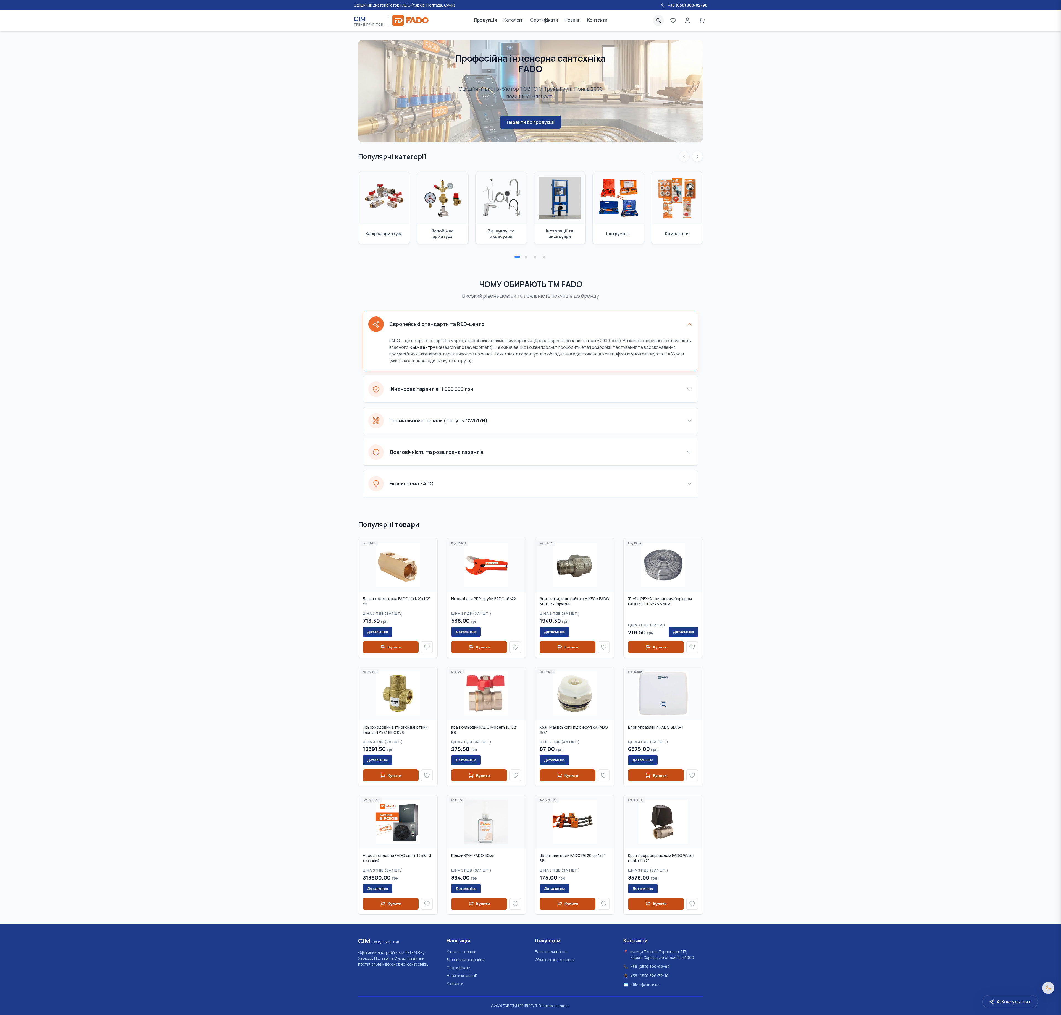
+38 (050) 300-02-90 (650, 966)
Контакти (597, 20)
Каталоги (513, 20)
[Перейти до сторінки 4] (544, 257)
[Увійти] (687, 20)
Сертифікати (544, 20)
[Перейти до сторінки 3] (535, 257)
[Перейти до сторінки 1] (517, 257)
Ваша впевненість (551, 951)
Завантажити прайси (466, 959)
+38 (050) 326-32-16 (649, 975)
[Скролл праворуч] (697, 156)
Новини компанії (462, 975)
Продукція (485, 20)
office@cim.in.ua (645, 984)
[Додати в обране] (427, 647)
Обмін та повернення (555, 959)
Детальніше (377, 631)
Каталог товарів (461, 951)
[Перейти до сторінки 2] (526, 257)
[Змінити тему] (1048, 988)
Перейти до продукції (531, 122)
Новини (572, 20)
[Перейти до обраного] (673, 20)
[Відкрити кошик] (702, 20)
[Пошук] (658, 20)
